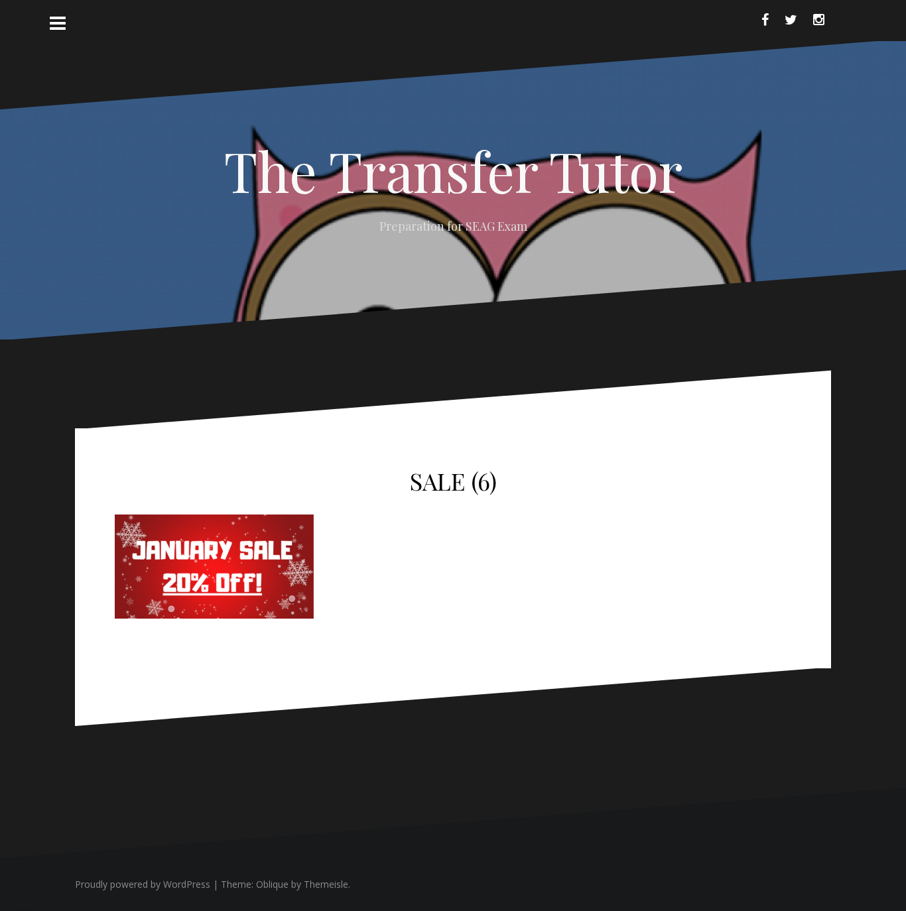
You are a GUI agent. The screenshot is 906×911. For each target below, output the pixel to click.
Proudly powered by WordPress (142, 884)
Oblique (272, 884)
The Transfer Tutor (453, 170)
